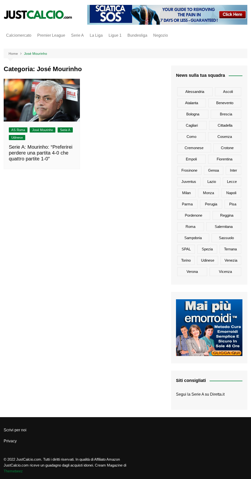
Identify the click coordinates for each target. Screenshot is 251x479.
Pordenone (193, 215)
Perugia (211, 204)
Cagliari (192, 125)
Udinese (17, 137)
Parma (187, 204)
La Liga (96, 35)
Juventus (188, 181)
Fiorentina (224, 159)
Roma (190, 226)
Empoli (191, 159)
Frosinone (189, 170)
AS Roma (18, 130)
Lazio (211, 181)
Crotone (227, 148)
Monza (208, 193)
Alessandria (194, 91)
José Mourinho (42, 130)
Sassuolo (226, 238)
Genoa (213, 170)
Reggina (226, 215)
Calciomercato (18, 35)
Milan (186, 193)
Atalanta (191, 103)
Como (191, 136)
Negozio (160, 35)
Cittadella (225, 125)
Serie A (77, 35)
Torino (186, 260)
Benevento (224, 103)
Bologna (192, 114)
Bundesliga (137, 35)
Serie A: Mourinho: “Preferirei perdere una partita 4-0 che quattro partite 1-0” (40, 152)
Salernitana (224, 226)
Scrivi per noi (15, 430)
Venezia (231, 260)
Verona (192, 271)
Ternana (230, 249)
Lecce (232, 181)
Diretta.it (217, 394)
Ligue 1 (115, 35)
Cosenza (224, 136)
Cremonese (194, 148)
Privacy (10, 441)
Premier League (51, 35)
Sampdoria (193, 238)
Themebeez (13, 471)
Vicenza (225, 271)
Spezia (207, 249)
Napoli (231, 193)
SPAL (186, 249)
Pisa (232, 204)
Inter (233, 170)
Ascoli (228, 91)
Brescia (226, 114)
